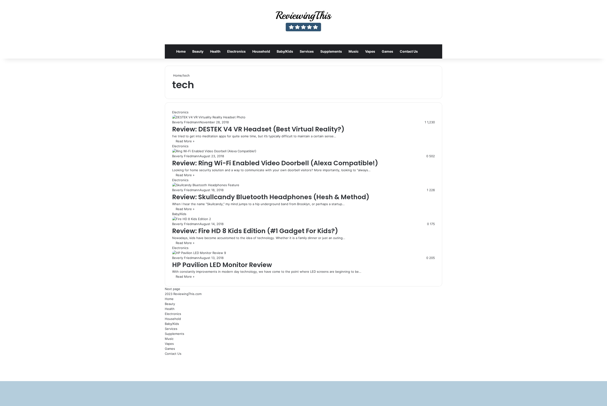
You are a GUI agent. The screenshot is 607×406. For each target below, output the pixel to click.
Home (181, 51)
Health (215, 51)
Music (354, 51)
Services (307, 51)
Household (261, 51)
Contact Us (409, 51)
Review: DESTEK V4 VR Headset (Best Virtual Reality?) (258, 129)
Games (387, 51)
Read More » (185, 141)
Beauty (197, 51)
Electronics (236, 51)
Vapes (370, 51)
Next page (172, 289)
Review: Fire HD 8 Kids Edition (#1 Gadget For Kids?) (255, 230)
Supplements (331, 51)
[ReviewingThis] (303, 22)
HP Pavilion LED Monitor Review (222, 264)
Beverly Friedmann (186, 122)
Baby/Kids (285, 51)
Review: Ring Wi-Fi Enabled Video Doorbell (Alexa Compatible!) (275, 163)
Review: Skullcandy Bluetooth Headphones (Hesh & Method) (270, 197)
